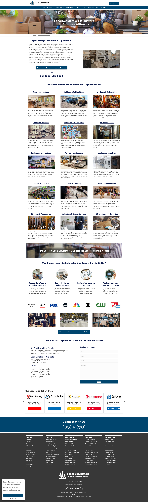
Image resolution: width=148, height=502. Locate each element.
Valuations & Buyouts (31, 443)
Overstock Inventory (70, 450)
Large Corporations (110, 454)
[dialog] (13, 489)
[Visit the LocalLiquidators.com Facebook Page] (65, 427)
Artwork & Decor (89, 450)
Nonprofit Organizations (111, 458)
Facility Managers (109, 441)
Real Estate (49, 464)
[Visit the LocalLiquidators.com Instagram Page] (69, 427)
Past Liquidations (30, 456)
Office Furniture (69, 441)
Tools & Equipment (90, 458)
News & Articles (30, 464)
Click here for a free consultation (51, 68)
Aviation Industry (50, 441)
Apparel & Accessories (91, 462)
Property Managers (110, 439)
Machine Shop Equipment (52, 454)
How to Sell (29, 460)
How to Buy (29, 458)
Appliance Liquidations (91, 456)
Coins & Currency (89, 460)
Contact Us (29, 467)
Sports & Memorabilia (90, 448)
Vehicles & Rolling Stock (91, 441)
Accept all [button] (13, 495)
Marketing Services (31, 448)
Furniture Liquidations (91, 454)
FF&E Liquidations (70, 443)
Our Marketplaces (30, 452)
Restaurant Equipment (71, 439)
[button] (13, 498)
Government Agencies (110, 460)
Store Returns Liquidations (72, 452)
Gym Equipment (69, 456)
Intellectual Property (51, 458)
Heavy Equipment (50, 443)
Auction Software (30, 450)
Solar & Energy (49, 452)
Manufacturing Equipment (52, 446)
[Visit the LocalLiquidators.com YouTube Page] (79, 427)
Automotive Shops (70, 458)
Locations (28, 441)
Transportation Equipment (72, 448)
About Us (28, 439)
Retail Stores (68, 454)
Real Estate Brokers (110, 450)
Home (34, 35)
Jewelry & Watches (90, 446)
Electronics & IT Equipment (53, 448)
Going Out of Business (110, 462)
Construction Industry (51, 439)
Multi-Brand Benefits (31, 446)
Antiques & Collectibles (91, 443)
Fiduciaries (108, 448)
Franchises (108, 464)
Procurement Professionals (112, 446)
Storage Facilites (109, 452)
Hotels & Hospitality (51, 456)
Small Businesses (109, 456)
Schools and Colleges (70, 462)
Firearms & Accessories (91, 464)
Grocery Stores (49, 460)
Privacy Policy (6, 492)
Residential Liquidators (44, 35)
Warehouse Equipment (71, 446)
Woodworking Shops (70, 460)
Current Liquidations (31, 454)
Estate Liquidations (90, 439)
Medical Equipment (50, 450)
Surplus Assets (49, 462)
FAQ (27, 462)
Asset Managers (109, 443)
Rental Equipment (70, 464)
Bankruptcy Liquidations (91, 452)
